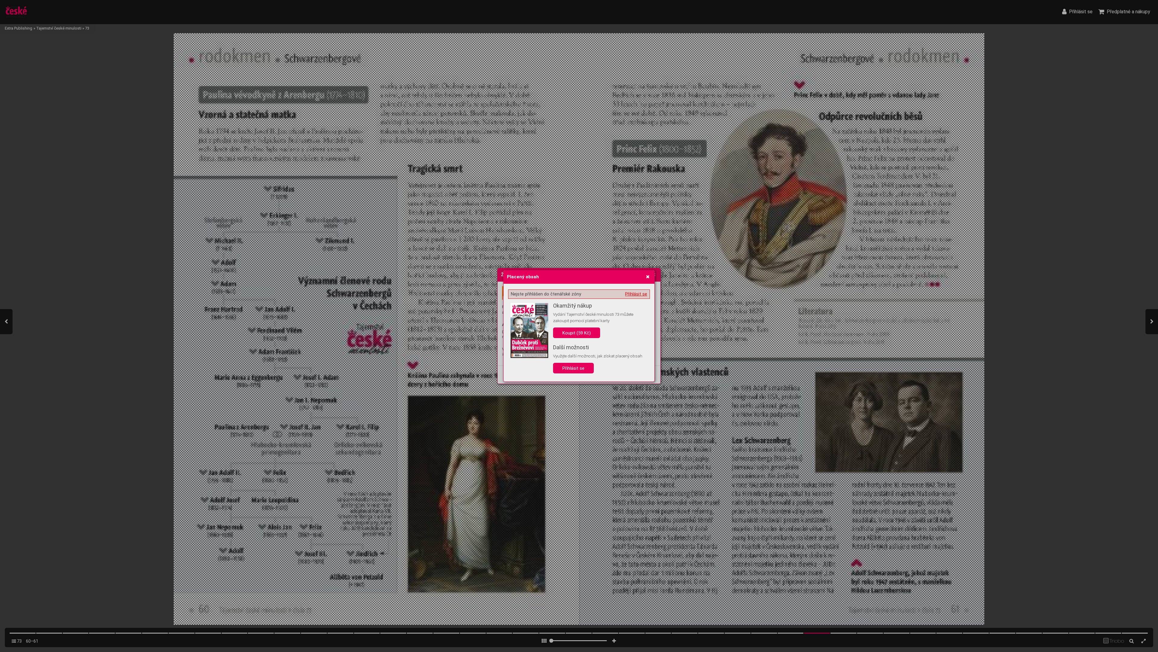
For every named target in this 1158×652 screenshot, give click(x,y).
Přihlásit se (636, 294)
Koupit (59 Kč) (576, 333)
